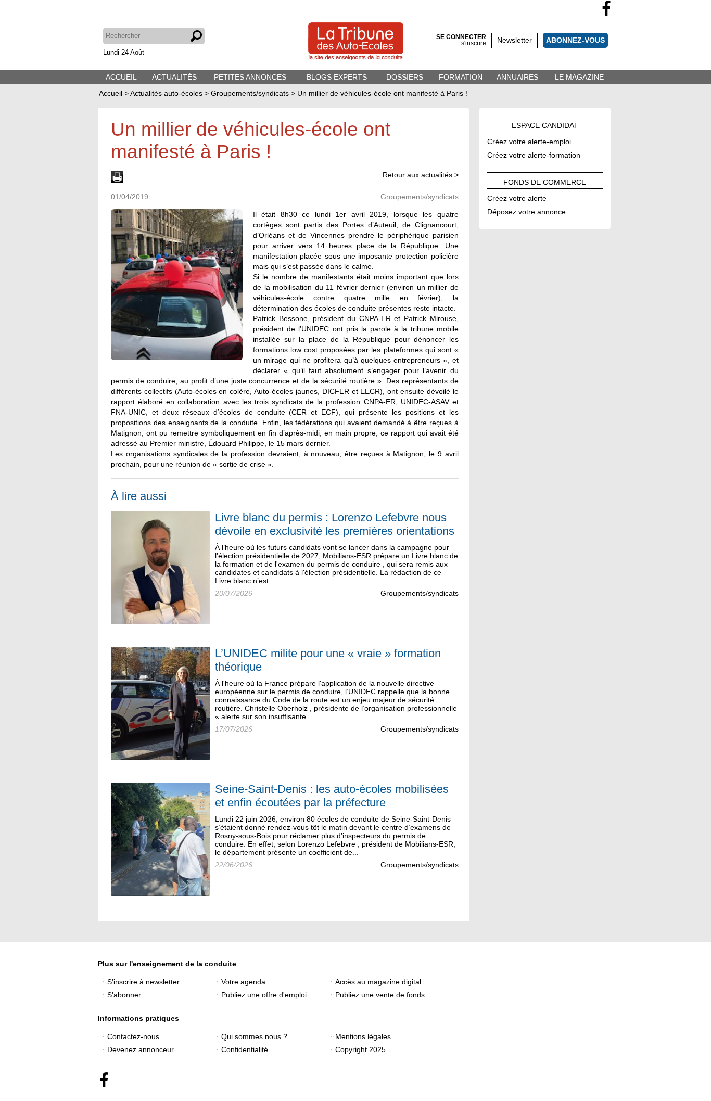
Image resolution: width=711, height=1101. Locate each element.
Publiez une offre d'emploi (264, 995)
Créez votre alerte (517, 196)
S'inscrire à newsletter (143, 982)
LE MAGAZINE (579, 77)
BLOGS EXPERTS (337, 77)
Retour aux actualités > (421, 175)
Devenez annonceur (140, 1049)
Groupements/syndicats (419, 593)
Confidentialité (244, 1049)
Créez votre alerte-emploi (529, 140)
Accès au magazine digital (378, 982)
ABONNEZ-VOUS (575, 40)
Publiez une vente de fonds (380, 995)
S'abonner (124, 995)
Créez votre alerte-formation (533, 153)
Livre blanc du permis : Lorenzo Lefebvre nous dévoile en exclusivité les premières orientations (334, 524)
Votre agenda (243, 982)
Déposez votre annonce (526, 210)
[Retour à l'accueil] (355, 42)
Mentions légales (363, 1036)
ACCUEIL (121, 77)
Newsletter (514, 40)
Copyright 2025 (360, 1049)
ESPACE (545, 123)
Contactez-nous (133, 1036)
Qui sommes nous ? (254, 1036)
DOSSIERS (404, 77)
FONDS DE (544, 180)
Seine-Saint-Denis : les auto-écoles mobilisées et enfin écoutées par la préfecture (332, 796)
